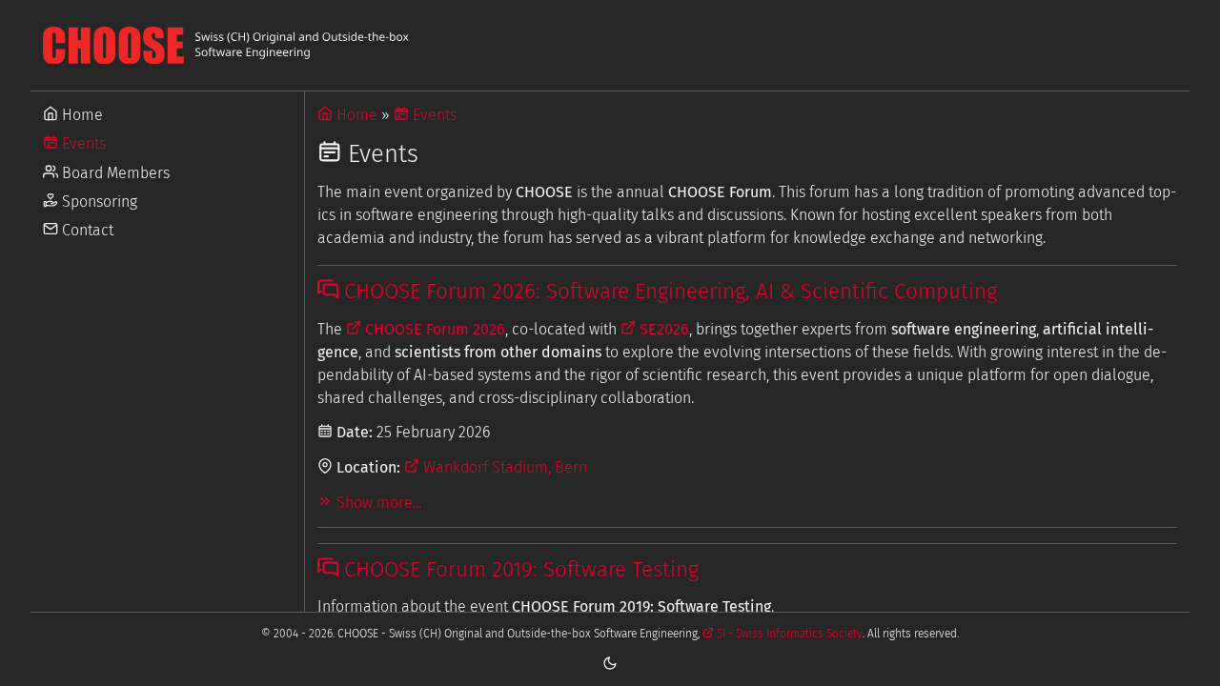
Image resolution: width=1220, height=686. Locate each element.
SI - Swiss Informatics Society (788, 633)
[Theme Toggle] (610, 662)
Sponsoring (97, 201)
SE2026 (662, 329)
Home (80, 115)
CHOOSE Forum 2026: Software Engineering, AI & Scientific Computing (667, 291)
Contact (85, 230)
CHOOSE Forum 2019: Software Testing (518, 569)
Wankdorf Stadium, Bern (503, 467)
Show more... (377, 503)
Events (82, 143)
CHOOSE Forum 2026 (433, 329)
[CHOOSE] (610, 45)
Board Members (114, 173)
